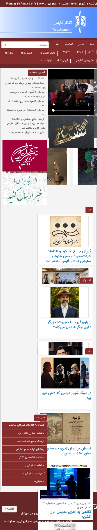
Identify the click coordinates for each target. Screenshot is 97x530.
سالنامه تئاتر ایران (34, 465)
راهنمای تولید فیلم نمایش (30, 449)
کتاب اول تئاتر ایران (33, 473)
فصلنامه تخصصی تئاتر (31, 457)
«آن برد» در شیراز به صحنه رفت (26, 132)
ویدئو (79, 51)
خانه (92, 44)
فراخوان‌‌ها (39, 481)
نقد (57, 44)
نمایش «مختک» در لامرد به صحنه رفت (25, 112)
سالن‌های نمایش (85, 60)
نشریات (40, 417)
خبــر (81, 44)
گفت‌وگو (86, 280)
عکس (91, 51)
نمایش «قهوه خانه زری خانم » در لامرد (26, 103)
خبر (89, 209)
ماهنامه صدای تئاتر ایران (30, 433)
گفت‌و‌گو (69, 44)
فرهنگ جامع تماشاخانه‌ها (30, 441)
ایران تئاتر (62, 60)
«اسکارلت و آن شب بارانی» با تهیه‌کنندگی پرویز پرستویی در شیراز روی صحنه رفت (26, 83)
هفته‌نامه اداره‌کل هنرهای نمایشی (26, 425)
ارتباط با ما (46, 60)
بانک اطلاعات (47, 53)
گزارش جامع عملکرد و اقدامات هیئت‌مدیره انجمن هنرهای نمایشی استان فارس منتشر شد (26, 123)
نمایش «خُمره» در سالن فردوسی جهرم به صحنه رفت (26, 94)
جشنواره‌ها (26, 53)
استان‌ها (66, 51)
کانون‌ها (9, 53)
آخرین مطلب (37, 72)
